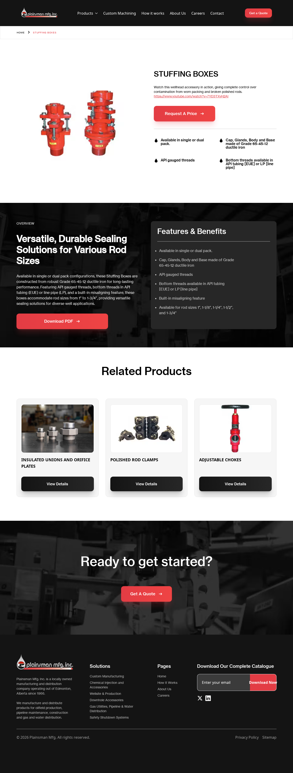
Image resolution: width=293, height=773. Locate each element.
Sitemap (269, 737)
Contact (217, 13)
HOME (21, 32)
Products (85, 13)
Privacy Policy (247, 737)
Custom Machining (119, 13)
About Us (178, 13)
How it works (152, 13)
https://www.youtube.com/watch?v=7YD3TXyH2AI (191, 96)
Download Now (263, 682)
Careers (198, 13)
